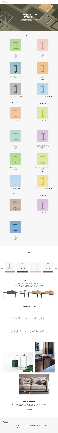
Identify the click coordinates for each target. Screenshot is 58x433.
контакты (37, 405)
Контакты (45, 425)
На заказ (17, 425)
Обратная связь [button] (47, 423)
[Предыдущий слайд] (2, 268)
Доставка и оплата (20, 428)
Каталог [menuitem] (23, 1)
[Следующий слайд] (56, 268)
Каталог (17, 423)
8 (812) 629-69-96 (47, 426)
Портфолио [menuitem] (35, 1)
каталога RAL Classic (37, 255)
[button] (29, 409)
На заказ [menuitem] (29, 1)
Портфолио (18, 427)
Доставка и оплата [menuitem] (45, 1)
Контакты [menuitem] (53, 1)
